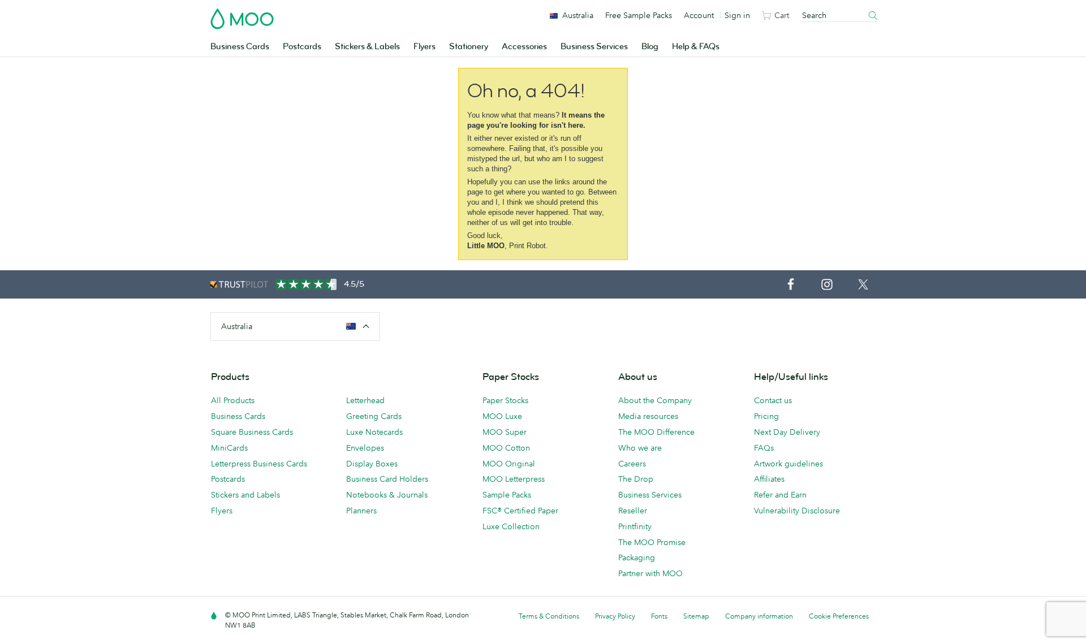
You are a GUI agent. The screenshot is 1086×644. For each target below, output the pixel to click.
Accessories (524, 46)
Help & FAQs (695, 46)
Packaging (636, 557)
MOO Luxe (502, 416)
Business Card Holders (387, 479)
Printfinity (635, 526)
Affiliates (769, 479)
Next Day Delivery (787, 432)
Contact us (773, 400)
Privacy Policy (615, 616)
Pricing (766, 416)
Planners (361, 510)
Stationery (468, 46)
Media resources (648, 416)
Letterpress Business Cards (259, 464)
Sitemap (696, 616)
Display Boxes (372, 464)
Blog (649, 46)
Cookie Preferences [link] (839, 616)
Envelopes (365, 448)
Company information (759, 616)
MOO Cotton (506, 448)
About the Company (655, 400)
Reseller (632, 510)
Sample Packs (506, 495)
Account (699, 15)
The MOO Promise (652, 542)
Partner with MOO (650, 573)
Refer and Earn (780, 495)
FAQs (764, 448)
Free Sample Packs (638, 15)
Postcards (302, 46)
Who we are (640, 448)
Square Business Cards (252, 432)
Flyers (424, 46)
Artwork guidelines (788, 464)
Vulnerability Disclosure (797, 510)
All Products (233, 400)
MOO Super (504, 432)
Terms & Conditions (549, 616)
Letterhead (365, 400)
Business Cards (239, 46)
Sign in (737, 15)
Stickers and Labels (245, 495)
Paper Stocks (505, 400)
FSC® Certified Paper (520, 510)
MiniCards (229, 448)
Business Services (594, 46)
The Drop (635, 479)
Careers (632, 464)
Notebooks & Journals (387, 495)
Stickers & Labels (367, 46)
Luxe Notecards (374, 432)
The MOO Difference (656, 432)
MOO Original (508, 464)
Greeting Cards (374, 416)
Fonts (659, 616)
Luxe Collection (511, 526)
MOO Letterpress (513, 479)
